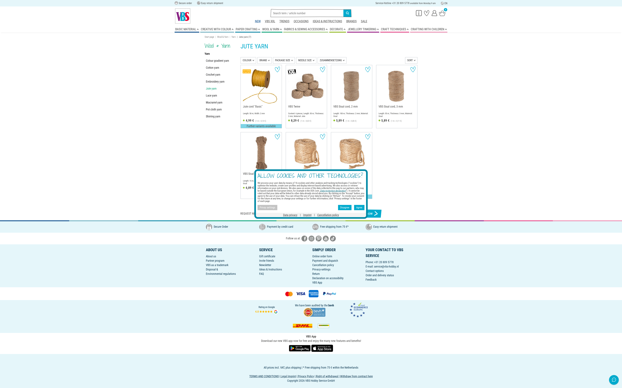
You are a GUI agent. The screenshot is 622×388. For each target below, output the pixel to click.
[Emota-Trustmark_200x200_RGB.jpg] (359, 309)
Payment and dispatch (325, 260)
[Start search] (347, 13)
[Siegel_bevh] (314, 312)
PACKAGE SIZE (282, 60)
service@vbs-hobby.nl (386, 266)
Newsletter (265, 265)
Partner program (215, 260)
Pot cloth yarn (214, 109)
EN (445, 3)
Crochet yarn (213, 74)
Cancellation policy (323, 265)
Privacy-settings (321, 269)
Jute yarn (211, 88)
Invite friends (266, 260)
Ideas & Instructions (327, 21)
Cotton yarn (212, 67)
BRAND (263, 60)
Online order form (322, 256)
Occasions (301, 21)
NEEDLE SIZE (305, 60)
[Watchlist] (427, 13)
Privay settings (267, 207)
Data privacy (290, 215)
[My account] (434, 13)
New (258, 21)
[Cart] (442, 13)
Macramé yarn (214, 102)
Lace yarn (211, 95)
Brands (351, 21)
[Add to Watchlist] (277, 69)
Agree (359, 207)
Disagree (344, 207)
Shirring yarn (213, 116)
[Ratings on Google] (266, 309)
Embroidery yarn (215, 81)
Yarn (233, 36)
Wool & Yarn (222, 36)
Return (316, 273)
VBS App (317, 282)
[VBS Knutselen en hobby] (183, 16)
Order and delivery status (380, 275)
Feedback (371, 279)
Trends (284, 21)
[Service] (419, 13)
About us (211, 256)
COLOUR (247, 60)
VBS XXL (270, 21)
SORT (410, 60)
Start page (209, 36)
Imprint (307, 215)
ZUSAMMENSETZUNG (331, 60)
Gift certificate (267, 256)
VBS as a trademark (217, 265)
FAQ (261, 273)
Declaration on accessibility (328, 278)
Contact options (375, 271)
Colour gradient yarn (217, 60)
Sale (364, 21)
